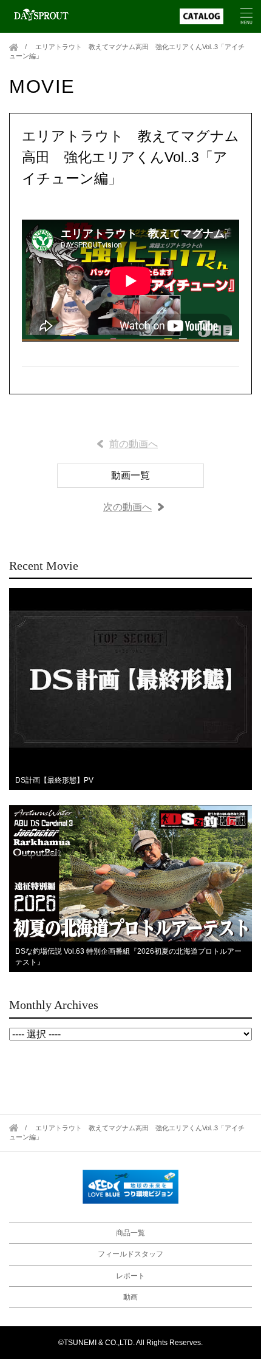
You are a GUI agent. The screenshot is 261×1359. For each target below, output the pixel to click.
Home (13, 47)
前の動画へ (133, 444)
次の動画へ (127, 507)
